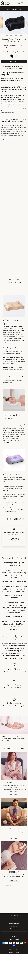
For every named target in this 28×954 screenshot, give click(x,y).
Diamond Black (12, 55)
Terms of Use (14, 926)
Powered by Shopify (14, 952)
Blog (14, 918)
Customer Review (14, 939)
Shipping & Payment (14, 282)
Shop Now (14, 794)
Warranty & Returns (14, 279)
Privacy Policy (14, 929)
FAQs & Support (14, 916)
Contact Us (14, 936)
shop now (14, 838)
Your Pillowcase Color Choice (14, 52)
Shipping (8, 47)
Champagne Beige (15, 55)
